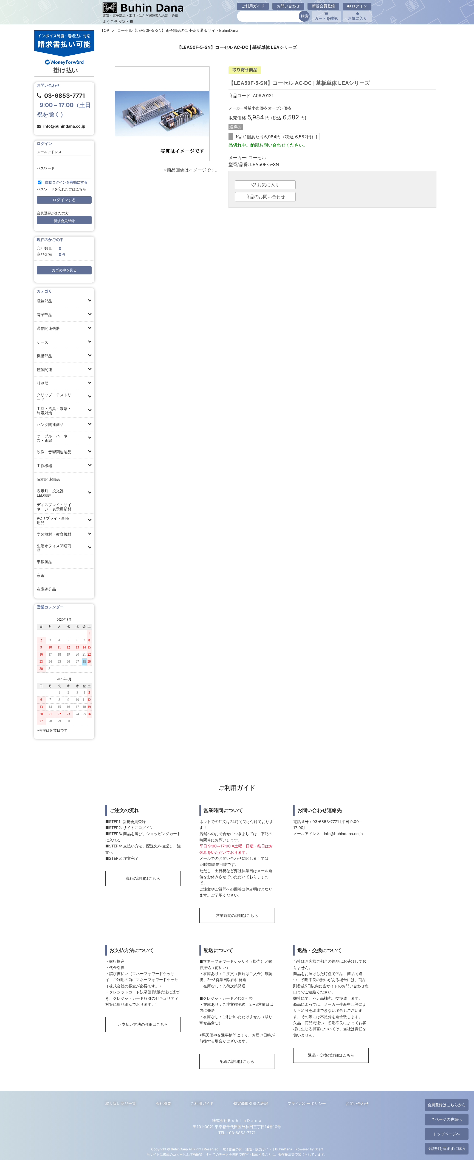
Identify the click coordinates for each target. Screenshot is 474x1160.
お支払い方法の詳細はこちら (143, 1024)
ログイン (359, 6)
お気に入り (357, 18)
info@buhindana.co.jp (64, 126)
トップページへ (446, 1133)
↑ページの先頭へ (446, 1119)
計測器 (42, 383)
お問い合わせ (288, 6)
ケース (42, 342)
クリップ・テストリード (54, 396)
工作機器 (44, 465)
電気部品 (44, 301)
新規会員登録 (323, 6)
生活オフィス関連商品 (54, 547)
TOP (105, 30)
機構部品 (44, 355)
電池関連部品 (48, 479)
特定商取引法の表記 (250, 1103)
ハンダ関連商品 (50, 424)
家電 (40, 575)
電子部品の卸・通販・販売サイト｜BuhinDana (257, 1149)
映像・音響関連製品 (54, 452)
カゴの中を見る (64, 270)
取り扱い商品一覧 (120, 1103)
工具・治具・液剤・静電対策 (54, 410)
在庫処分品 (46, 589)
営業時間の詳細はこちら (237, 915)
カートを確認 (326, 18)
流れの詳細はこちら (143, 878)
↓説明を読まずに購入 (446, 1148)
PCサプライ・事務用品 (53, 520)
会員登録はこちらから (446, 1104)
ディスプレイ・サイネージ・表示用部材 (54, 506)
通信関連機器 (48, 328)
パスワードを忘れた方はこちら (61, 189)
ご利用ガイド (252, 6)
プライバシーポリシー (306, 1103)
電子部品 (44, 314)
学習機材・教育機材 (54, 534)
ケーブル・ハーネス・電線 (52, 438)
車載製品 (44, 561)
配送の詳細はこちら (237, 1061)
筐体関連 (44, 369)
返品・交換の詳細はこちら (331, 1055)
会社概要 (163, 1103)
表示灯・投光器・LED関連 (52, 493)
